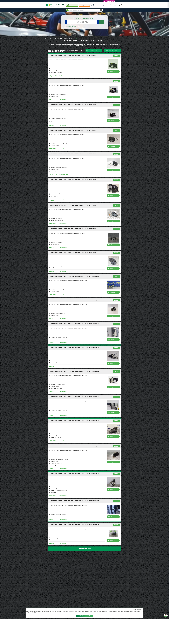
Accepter (80, 615)
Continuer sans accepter (137, 609)
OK (101, 22)
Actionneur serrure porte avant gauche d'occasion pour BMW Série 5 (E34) (74, 276)
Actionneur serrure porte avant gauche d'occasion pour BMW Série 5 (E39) (74, 300)
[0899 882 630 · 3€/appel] (109, 1)
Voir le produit (112, 71)
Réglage (89, 615)
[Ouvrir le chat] (165, 616)
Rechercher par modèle (72, 26)
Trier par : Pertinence (94, 50)
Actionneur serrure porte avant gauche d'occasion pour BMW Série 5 (73, 55)
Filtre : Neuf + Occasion (112, 50)
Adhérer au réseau (119, 1)
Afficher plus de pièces (84, 549)
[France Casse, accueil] (55, 5)
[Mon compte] (119, 5)
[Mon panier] (122, 5)
